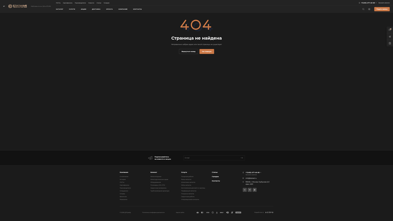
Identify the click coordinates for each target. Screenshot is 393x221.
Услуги (184, 172)
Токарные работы (187, 176)
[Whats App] (255, 190)
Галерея (215, 177)
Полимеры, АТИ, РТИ (157, 185)
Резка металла (186, 179)
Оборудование (155, 182)
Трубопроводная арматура (159, 191)
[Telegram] (250, 190)
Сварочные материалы (158, 188)
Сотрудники (124, 191)
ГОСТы (122, 182)
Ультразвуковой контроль (190, 199)
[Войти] (369, 9)
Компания (124, 172)
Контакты (216, 181)
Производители (125, 188)
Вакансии (123, 196)
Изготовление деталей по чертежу (193, 188)
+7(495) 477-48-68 (368, 3)
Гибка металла (186, 185)
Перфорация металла (188, 191)
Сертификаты (124, 185)
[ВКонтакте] (245, 190)
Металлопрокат (155, 176)
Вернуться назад (188, 51)
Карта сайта (180, 212)
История (123, 179)
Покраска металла (187, 194)
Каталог (153, 172)
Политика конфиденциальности (153, 212)
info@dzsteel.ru (251, 178)
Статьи (215, 172)
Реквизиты (123, 199)
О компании (124, 176)
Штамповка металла (188, 182)
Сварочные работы (187, 196)
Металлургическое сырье (159, 179)
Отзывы (122, 194)
